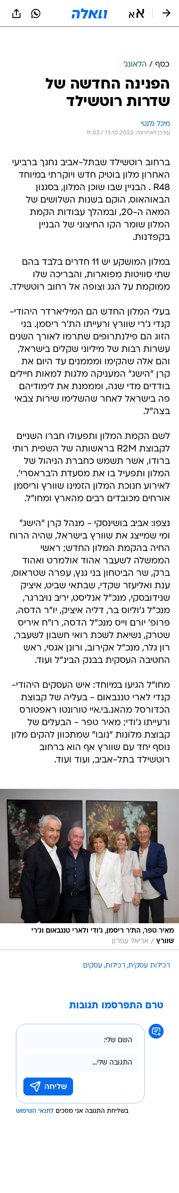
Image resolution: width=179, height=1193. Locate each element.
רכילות (115, 966)
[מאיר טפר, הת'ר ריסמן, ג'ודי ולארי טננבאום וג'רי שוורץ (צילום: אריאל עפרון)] (89, 869)
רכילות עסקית (149, 966)
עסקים (92, 966)
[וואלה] (89, 13)
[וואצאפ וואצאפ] (36, 13)
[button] (136, 13)
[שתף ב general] (16, 13)
